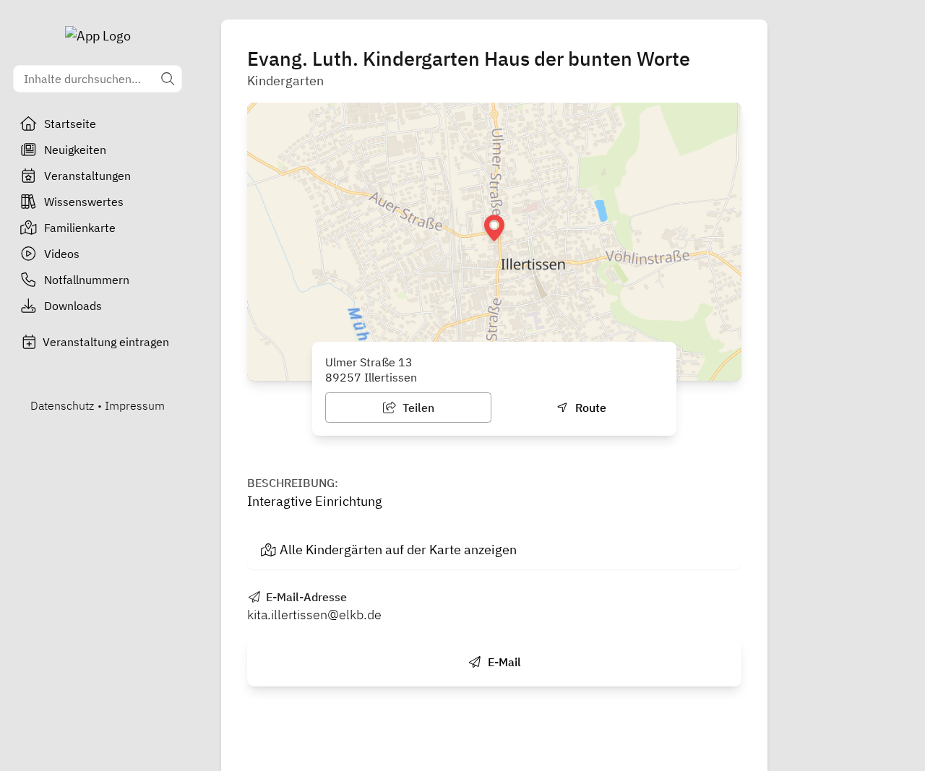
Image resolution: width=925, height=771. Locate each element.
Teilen (417, 407)
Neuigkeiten (75, 149)
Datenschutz (62, 405)
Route (589, 407)
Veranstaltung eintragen (106, 342)
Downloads (73, 305)
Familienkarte (80, 227)
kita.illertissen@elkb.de (314, 614)
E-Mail (503, 662)
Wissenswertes (84, 201)
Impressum (135, 405)
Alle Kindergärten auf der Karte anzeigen (398, 549)
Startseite (70, 123)
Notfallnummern (86, 279)
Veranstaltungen (87, 175)
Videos (61, 253)
